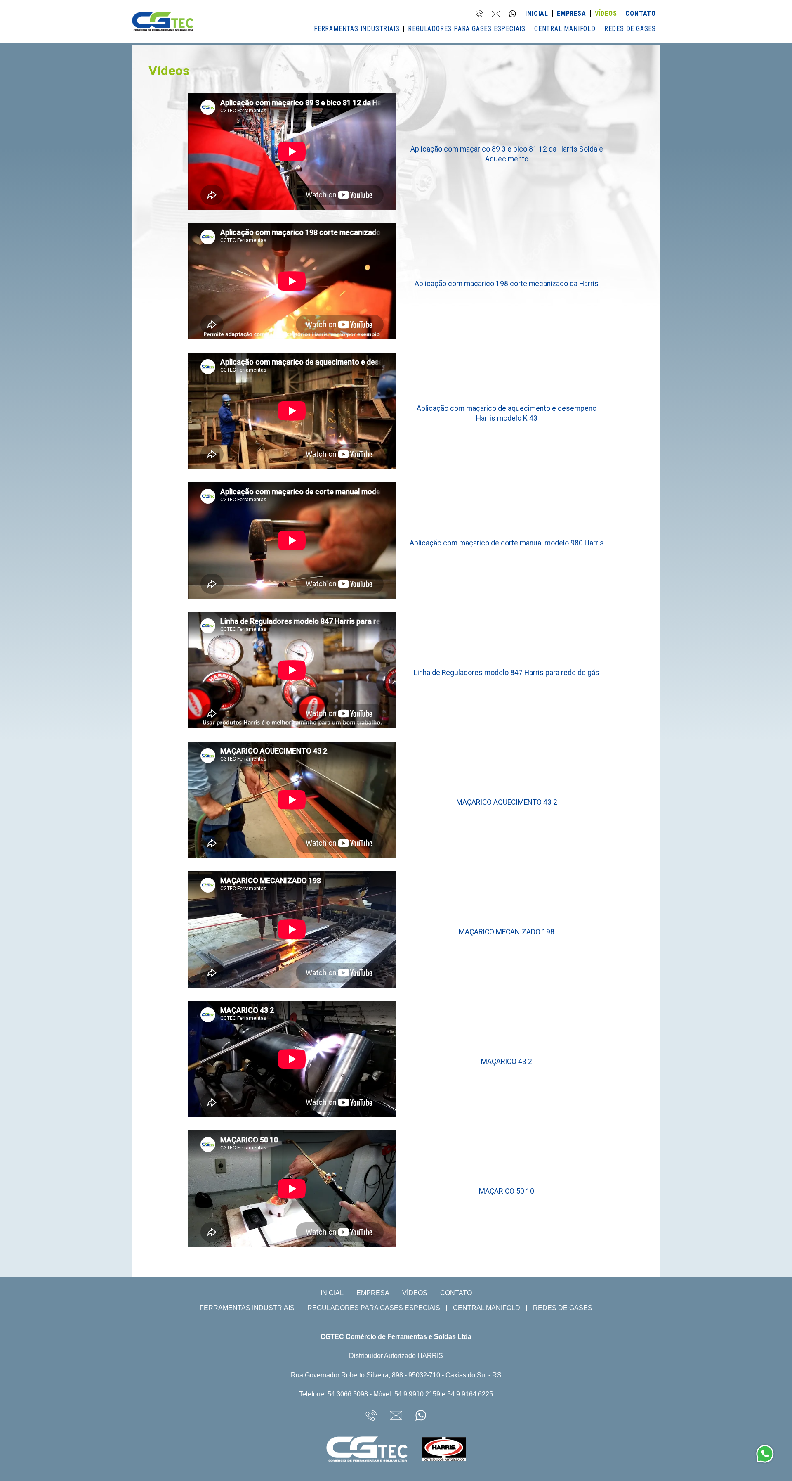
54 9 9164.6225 (470, 1394)
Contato (640, 13)
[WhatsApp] (765, 1453)
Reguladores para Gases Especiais (467, 29)
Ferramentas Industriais (356, 29)
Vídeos (606, 13)
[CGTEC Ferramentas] (162, 24)
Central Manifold (565, 29)
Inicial (536, 13)
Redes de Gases (630, 29)
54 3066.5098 (348, 1394)
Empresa (571, 13)
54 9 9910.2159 (417, 1394)
